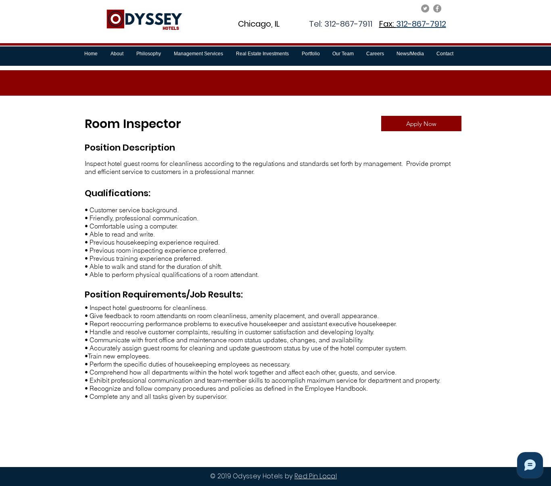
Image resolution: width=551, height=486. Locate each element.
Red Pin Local (315, 476)
